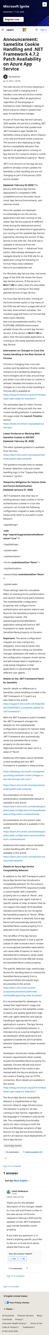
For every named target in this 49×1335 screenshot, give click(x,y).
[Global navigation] (2, 29)
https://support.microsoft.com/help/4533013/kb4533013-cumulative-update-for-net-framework (24, 707)
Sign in (43, 29)
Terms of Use (36, 1323)
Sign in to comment (12, 1166)
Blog (39, 1315)
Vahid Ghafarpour (20, 1191)
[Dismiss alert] (44, 4)
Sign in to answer (11, 1286)
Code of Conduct (9, 1327)
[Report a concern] (5, 1158)
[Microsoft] (24, 30)
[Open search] (36, 29)
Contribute (7, 1319)
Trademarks (28, 1327)
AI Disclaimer (8, 1315)
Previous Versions (26, 1315)
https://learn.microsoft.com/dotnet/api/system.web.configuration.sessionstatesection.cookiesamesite (24, 835)
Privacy (18, 1319)
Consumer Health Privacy (13, 1323)
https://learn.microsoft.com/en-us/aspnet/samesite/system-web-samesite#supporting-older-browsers (22, 991)
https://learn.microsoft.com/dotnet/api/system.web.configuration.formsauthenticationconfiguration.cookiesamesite (24, 810)
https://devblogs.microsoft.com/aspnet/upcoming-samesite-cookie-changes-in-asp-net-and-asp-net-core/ (24, 775)
